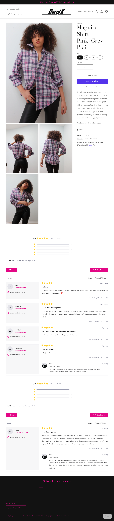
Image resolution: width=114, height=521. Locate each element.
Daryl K (12, 516)
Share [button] (81, 130)
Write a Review (101, 270)
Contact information (63, 516)
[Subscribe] (74, 487)
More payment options (93, 87)
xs (80, 57)
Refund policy (39, 516)
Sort (90, 278)
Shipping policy (50, 516)
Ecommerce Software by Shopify (24, 516)
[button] (96, 11)
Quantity (79, 62)
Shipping (80, 139)
